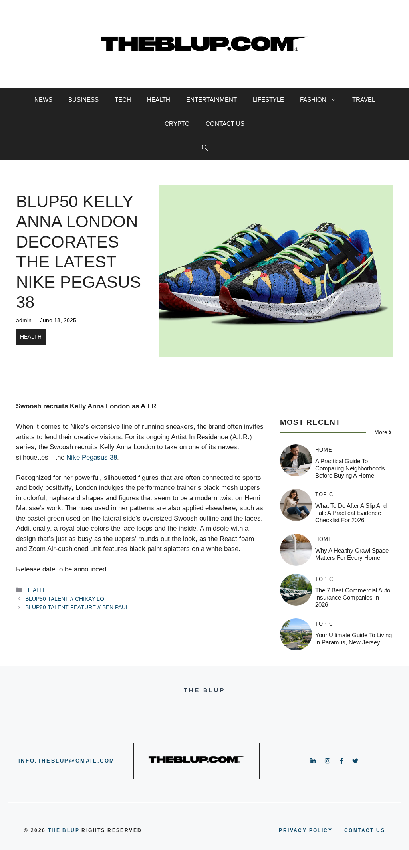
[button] (205, 148)
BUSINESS (83, 99)
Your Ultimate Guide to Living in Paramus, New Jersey (353, 639)
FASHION (313, 99)
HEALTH (158, 99)
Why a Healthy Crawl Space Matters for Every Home (352, 554)
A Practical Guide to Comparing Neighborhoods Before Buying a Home (350, 468)
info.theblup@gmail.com (66, 761)
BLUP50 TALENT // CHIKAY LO (64, 599)
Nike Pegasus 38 (91, 457)
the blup (63, 830)
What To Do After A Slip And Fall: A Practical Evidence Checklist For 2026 (351, 512)
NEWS (43, 99)
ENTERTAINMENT (211, 99)
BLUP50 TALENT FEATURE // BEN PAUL (77, 607)
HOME (323, 449)
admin (24, 320)
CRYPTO (177, 123)
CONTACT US (225, 123)
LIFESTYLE (268, 99)
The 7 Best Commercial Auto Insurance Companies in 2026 (352, 597)
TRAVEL (363, 99)
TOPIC (324, 494)
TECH (123, 99)
